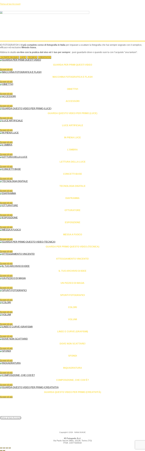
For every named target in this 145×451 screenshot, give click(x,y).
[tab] (9, 57)
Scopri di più (6, 69)
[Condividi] (7, 447)
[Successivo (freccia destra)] (4, 450)
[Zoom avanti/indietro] (1, 447)
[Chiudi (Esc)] (9, 447)
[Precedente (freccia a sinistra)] (1, 450)
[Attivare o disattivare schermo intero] (4, 447)
